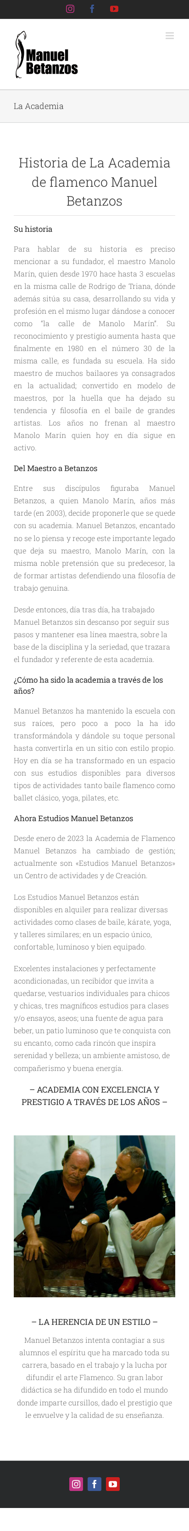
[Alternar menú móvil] (170, 35)
